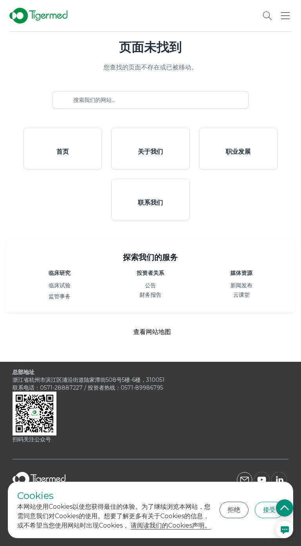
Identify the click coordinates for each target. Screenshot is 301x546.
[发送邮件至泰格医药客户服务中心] (244, 480)
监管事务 (60, 296)
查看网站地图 (152, 332)
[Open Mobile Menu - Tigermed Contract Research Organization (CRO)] (285, 15)
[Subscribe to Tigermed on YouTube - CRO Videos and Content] (262, 480)
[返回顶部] (284, 508)
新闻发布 (241, 285)
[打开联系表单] (284, 529)
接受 (269, 509)
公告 (150, 285)
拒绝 (234, 509)
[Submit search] (245, 100)
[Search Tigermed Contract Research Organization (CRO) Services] (267, 15)
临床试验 (60, 285)
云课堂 (241, 294)
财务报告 (150, 294)
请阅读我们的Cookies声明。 (171, 525)
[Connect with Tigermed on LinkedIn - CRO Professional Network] (279, 480)
